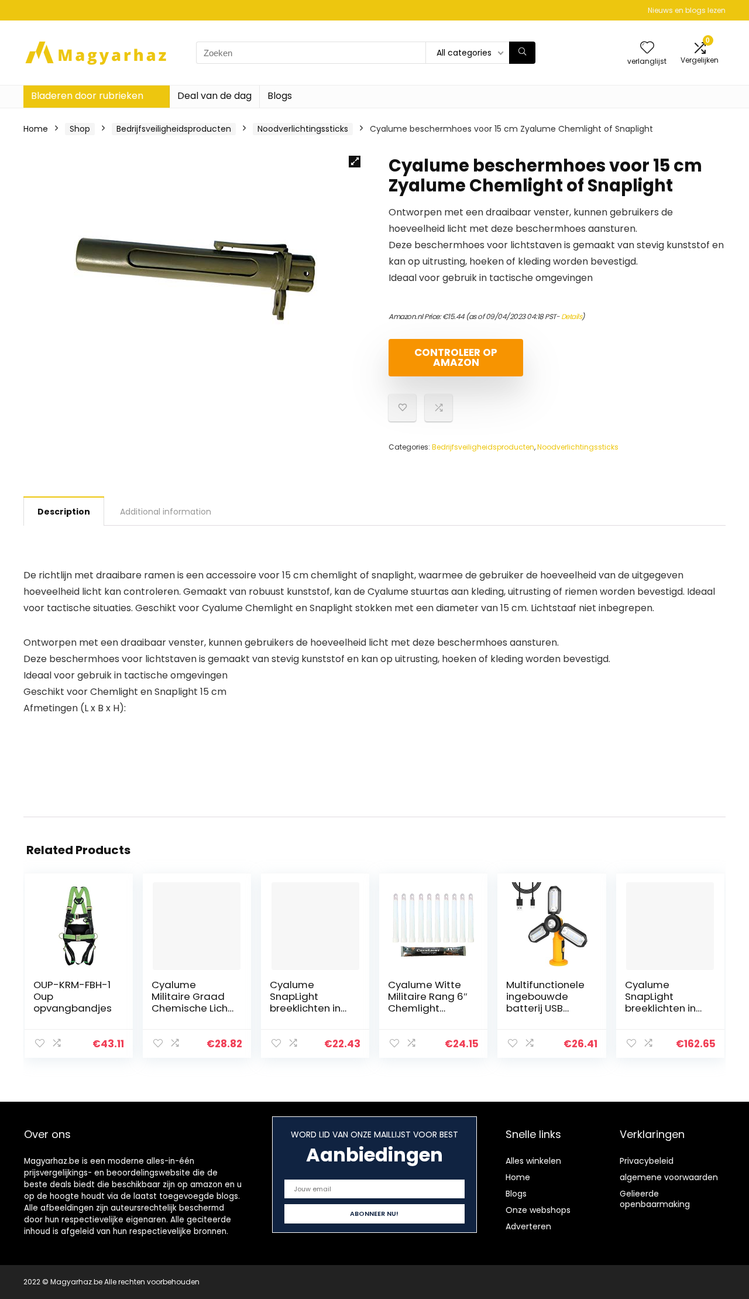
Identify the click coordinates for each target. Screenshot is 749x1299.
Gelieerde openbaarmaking (655, 1199)
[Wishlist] (647, 48)
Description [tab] (63, 511)
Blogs (279, 95)
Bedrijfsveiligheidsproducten (173, 129)
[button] (354, 161)
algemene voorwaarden (669, 1177)
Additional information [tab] (165, 511)
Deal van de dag (214, 95)
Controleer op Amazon (455, 357)
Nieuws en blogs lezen (687, 10)
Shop (80, 129)
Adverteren (528, 1226)
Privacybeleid (647, 1161)
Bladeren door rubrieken (87, 95)
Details (571, 316)
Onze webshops (538, 1210)
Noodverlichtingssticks (302, 129)
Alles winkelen (533, 1161)
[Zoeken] (522, 53)
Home (35, 129)
